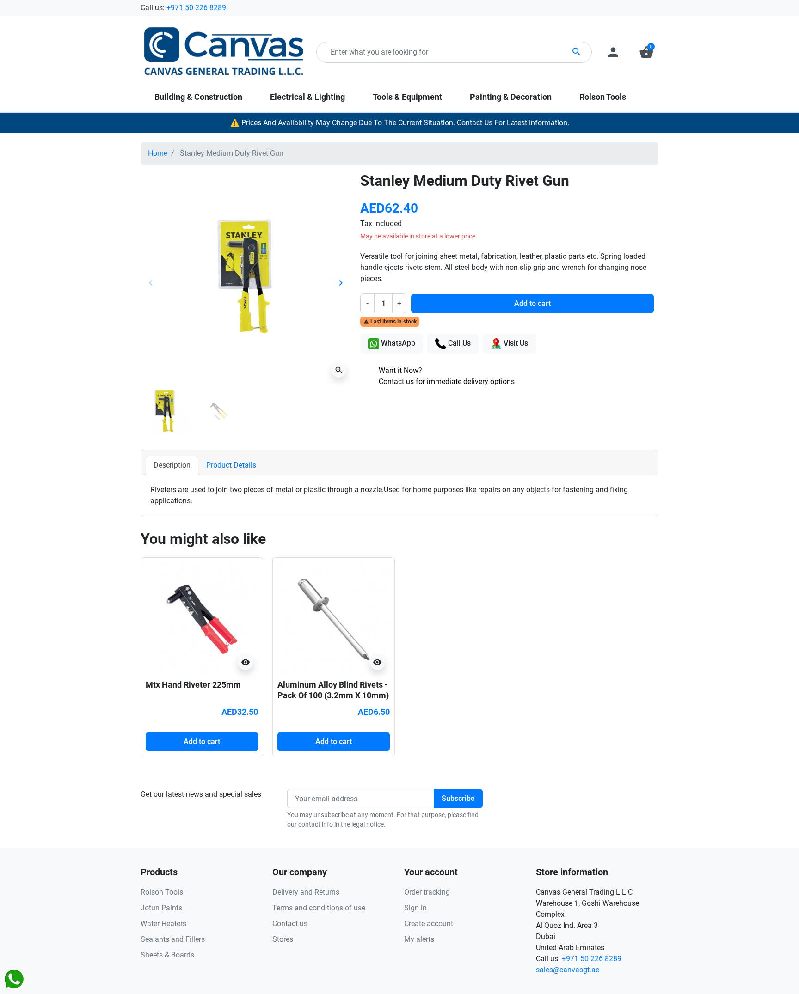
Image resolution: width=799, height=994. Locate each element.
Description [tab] (172, 465)
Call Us (458, 343)
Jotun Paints (161, 907)
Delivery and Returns (305, 892)
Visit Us (515, 343)
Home (157, 153)
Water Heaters (163, 923)
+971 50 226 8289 (196, 7)
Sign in (415, 907)
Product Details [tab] (231, 465)
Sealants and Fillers (173, 939)
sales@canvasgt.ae (567, 969)
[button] (646, 52)
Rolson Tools (162, 892)
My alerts (419, 939)
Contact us (289, 923)
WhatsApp (397, 343)
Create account (428, 923)
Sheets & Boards (167, 955)
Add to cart (532, 303)
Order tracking (427, 892)
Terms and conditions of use (318, 907)
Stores (282, 939)
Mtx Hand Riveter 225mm (193, 684)
